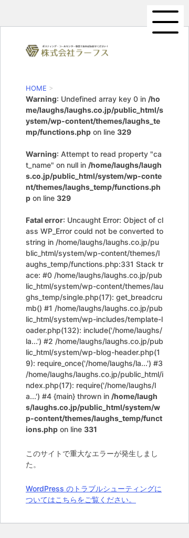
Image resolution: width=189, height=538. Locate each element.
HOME (36, 88)
